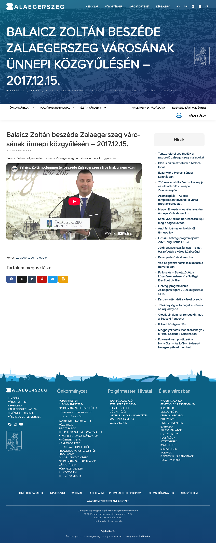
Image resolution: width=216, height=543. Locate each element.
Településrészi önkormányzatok (80, 432)
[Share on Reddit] (42, 279)
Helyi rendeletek (69, 443)
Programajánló (171, 401)
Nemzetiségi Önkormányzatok (78, 436)
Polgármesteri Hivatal (55, 108)
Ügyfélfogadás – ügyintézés (129, 415)
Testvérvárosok (70, 476)
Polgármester (68, 401)
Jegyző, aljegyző (121, 401)
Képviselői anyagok (161, 493)
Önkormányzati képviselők (76, 408)
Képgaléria (163, 6)
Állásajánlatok (171, 430)
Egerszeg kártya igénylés (189, 108)
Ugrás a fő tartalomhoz (201, 1)
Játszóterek (168, 441)
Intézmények (168, 419)
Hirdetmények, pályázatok (149, 108)
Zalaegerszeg (35, 6)
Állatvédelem (68, 472)
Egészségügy (169, 434)
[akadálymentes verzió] (200, 7)
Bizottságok (67, 428)
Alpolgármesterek (71, 404)
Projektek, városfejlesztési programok (77, 452)
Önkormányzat (20, 108)
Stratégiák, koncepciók (74, 447)
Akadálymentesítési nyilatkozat (108, 501)
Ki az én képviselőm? (72, 417)
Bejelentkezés (108, 531)
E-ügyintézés (118, 412)
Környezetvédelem (71, 468)
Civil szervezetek (171, 423)
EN (178, 6)
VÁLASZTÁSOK (197, 116)
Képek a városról (172, 415)
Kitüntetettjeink (70, 439)
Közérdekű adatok (122, 419)
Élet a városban (91, 108)
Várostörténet (139, 6)
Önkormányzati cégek (73, 457)
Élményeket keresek (21, 413)
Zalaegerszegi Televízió (31, 257)
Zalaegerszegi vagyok (22, 409)
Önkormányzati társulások (77, 461)
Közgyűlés (66, 425)
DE (185, 6)
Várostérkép (113, 6)
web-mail (77, 493)
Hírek (35, 91)
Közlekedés (167, 445)
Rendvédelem (168, 449)
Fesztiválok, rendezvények (177, 404)
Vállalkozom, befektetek (24, 417)
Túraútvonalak (171, 460)
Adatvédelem (189, 493)
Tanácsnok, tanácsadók (75, 421)
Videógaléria (169, 412)
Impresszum (57, 493)
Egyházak (166, 426)
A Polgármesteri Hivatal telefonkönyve (116, 493)
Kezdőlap (92, 6)
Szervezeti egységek (123, 404)
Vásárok (166, 452)
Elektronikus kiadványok (177, 456)
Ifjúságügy (167, 438)
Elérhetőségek (119, 408)
